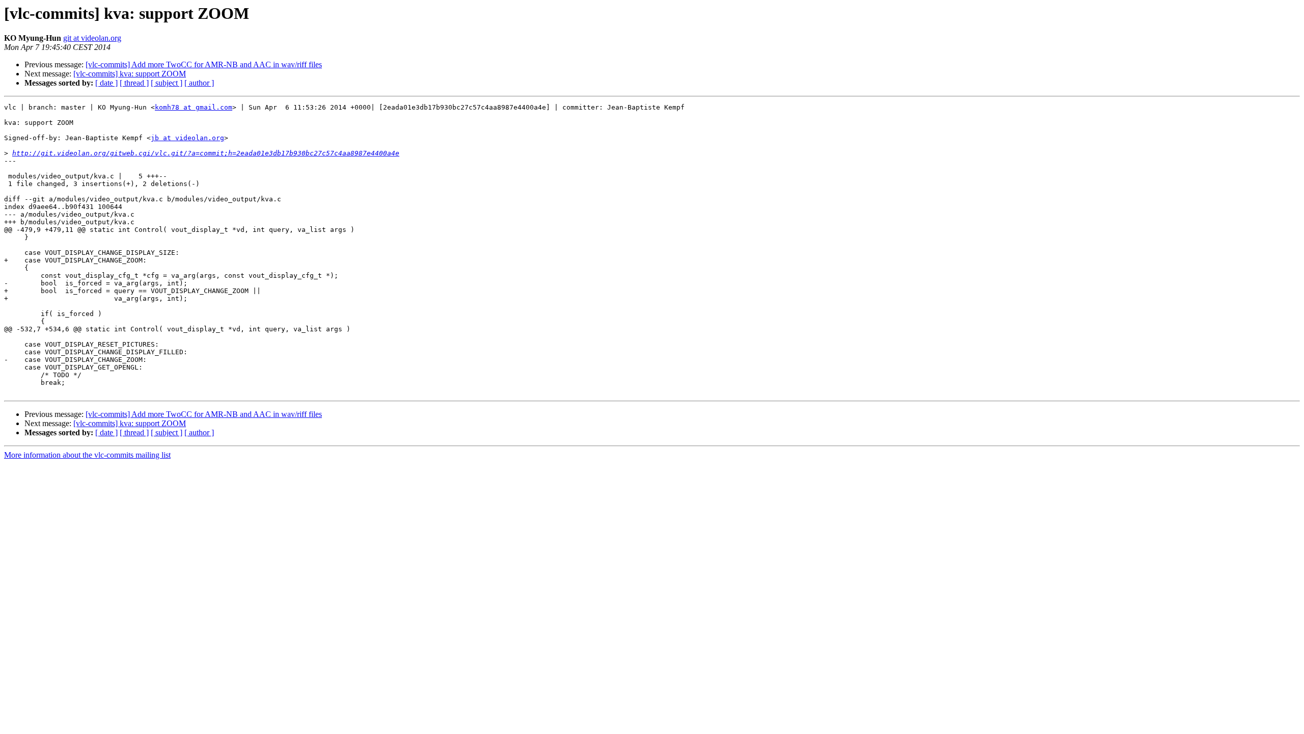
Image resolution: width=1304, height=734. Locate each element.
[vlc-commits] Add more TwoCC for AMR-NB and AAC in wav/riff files (204, 64)
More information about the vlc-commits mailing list (87, 455)
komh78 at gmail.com (193, 107)
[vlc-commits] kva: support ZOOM (129, 73)
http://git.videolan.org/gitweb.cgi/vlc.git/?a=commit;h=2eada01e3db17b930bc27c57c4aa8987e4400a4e (205, 153)
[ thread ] (134, 82)
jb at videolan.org (187, 138)
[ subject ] (166, 82)
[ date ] (106, 82)
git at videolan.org (92, 38)
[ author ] (199, 82)
